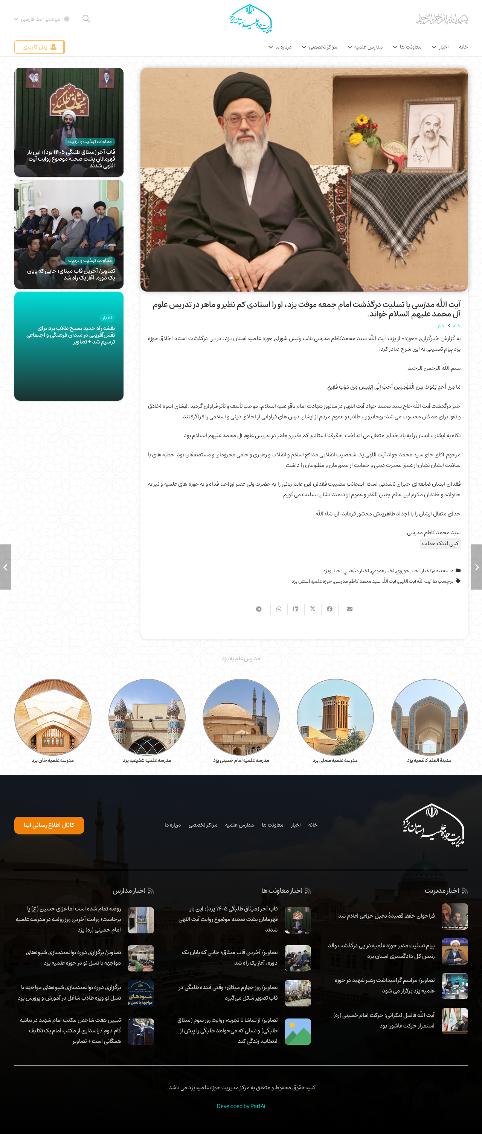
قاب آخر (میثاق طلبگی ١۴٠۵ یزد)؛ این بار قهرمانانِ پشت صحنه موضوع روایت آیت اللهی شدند (71, 159)
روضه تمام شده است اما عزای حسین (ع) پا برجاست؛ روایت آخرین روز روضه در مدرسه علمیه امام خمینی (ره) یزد (68, 919)
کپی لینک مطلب (440, 543)
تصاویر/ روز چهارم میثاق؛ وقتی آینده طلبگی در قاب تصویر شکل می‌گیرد (228, 992)
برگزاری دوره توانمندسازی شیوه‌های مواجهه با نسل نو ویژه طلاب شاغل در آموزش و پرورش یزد (69, 992)
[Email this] (346, 609)
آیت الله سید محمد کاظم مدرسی (365, 581)
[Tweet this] (312, 609)
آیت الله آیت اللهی (415, 581)
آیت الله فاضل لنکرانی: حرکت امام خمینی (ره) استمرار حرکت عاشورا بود (384, 1020)
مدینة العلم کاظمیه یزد (429, 760)
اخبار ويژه (332, 570)
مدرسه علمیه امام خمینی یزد (241, 760)
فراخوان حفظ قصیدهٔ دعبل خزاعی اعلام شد (386, 916)
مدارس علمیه (239, 825)
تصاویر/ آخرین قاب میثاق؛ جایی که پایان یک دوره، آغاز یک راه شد (71, 274)
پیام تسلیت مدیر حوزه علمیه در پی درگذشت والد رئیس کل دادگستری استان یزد (381, 950)
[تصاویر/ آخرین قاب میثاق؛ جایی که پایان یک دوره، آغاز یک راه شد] (69, 185)
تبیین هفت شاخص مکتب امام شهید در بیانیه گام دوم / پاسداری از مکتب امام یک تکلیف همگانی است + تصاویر (70, 1030)
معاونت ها (272, 825)
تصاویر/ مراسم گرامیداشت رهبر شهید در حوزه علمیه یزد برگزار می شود (385, 985)
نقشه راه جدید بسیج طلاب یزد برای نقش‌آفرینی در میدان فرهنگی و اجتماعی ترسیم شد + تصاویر (70, 335)
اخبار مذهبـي (356, 570)
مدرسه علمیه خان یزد (53, 760)
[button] (86, 19)
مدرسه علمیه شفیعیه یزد (147, 760)
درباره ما (173, 825)
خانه (312, 825)
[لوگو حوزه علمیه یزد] (250, 19)
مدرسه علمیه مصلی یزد (335, 760)
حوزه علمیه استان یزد (311, 581)
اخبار (426, 570)
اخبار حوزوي (407, 570)
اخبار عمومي (382, 570)
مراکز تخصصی (203, 825)
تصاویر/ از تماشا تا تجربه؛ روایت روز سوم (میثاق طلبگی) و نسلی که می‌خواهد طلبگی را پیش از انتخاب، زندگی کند (227, 1030)
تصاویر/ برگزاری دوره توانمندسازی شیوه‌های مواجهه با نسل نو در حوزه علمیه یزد (73, 957)
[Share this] (329, 609)
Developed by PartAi (241, 1106)
